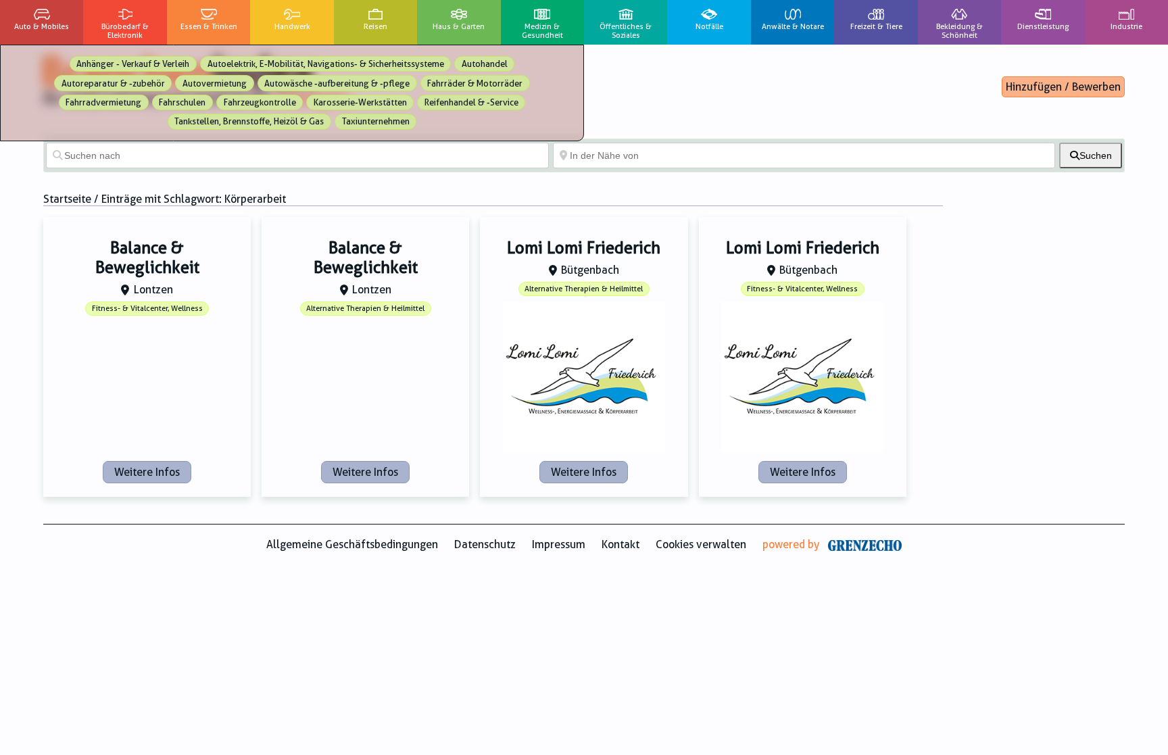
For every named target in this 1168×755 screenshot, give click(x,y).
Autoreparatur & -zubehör (113, 83)
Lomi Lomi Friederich (583, 248)
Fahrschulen (182, 102)
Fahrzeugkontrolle (260, 102)
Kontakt (620, 544)
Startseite (67, 199)
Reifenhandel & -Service (471, 102)
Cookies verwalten (701, 544)
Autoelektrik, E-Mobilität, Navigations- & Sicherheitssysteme (326, 64)
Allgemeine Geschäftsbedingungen (352, 544)
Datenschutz (485, 544)
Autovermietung (214, 83)
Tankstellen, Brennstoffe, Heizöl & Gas (249, 121)
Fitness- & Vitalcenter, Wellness (147, 308)
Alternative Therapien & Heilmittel (365, 308)
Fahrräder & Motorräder (474, 83)
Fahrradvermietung (103, 102)
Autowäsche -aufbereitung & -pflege (337, 83)
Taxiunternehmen (376, 121)
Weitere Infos (147, 472)
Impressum (558, 544)
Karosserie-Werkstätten (360, 102)
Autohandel (485, 64)
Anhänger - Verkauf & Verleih (132, 64)
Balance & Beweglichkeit (147, 258)
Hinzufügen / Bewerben (1063, 86)
